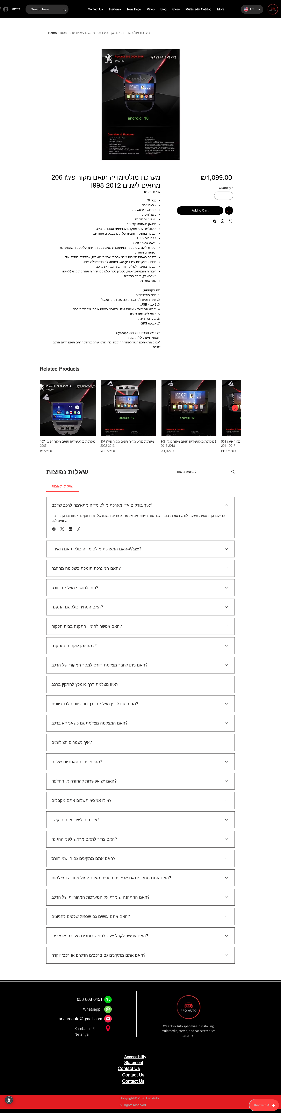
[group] (140, 417)
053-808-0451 (89, 999)
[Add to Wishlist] (229, 210)
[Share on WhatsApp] (222, 221)
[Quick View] (68, 408)
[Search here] (64, 9)
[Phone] (108, 999)
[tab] (62, 486)
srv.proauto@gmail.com (80, 1018)
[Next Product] (235, 408)
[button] (53, 529)
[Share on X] (230, 221)
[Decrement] (218, 196)
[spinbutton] (224, 196)
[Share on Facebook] (214, 221)
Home (52, 33)
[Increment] (229, 196)
